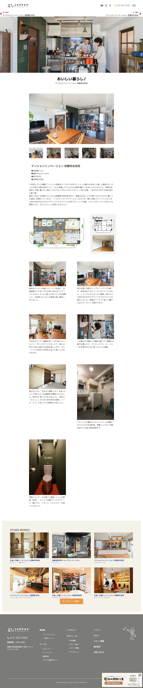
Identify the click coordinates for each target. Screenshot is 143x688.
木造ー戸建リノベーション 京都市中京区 (25, 560)
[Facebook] (110, 5)
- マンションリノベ (48, 634)
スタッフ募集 (99, 641)
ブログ (96, 635)
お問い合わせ (99, 652)
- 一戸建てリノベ (47, 638)
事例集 (42, 630)
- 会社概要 (72, 640)
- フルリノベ (45, 649)
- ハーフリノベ (46, 652)
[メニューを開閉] (134, 5)
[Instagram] (106, 5)
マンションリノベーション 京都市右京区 (109, 560)
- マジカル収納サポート (49, 660)
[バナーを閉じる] (140, 675)
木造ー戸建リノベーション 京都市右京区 (109, 595)
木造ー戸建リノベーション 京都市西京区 (67, 595)
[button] (31, 119)
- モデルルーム (73, 652)
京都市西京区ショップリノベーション (66, 560)
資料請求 (97, 646)
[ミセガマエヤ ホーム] (18, 5)
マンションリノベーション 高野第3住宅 (24, 595)
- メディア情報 (73, 648)
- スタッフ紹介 (73, 644)
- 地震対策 (45, 656)
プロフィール (71, 636)
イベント (97, 630)
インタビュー (71, 630)
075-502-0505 (123, 5)
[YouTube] (102, 5)
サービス (43, 644)
